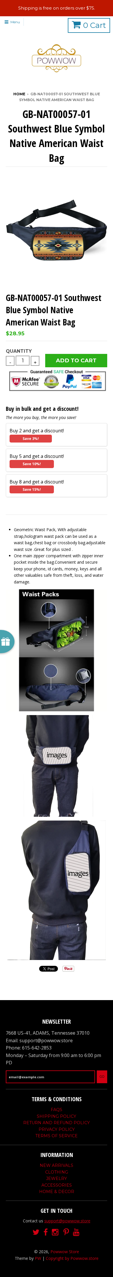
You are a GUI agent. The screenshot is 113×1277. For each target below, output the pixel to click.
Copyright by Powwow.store (72, 1258)
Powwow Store (64, 1251)
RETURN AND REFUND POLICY (56, 1122)
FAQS (56, 1109)
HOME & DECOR (56, 1191)
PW (38, 1258)
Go (102, 1076)
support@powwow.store (67, 1221)
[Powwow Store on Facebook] (45, 1232)
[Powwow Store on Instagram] (55, 1232)
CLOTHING (56, 1172)
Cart (94, 25)
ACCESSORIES (56, 1185)
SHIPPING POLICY (56, 1116)
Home (19, 94)
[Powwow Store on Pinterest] (66, 1232)
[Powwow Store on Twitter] (35, 1232)
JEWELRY (56, 1178)
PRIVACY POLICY (57, 1129)
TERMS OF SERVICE (56, 1135)
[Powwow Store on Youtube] (77, 1232)
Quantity (19, 351)
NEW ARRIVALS (56, 1165)
